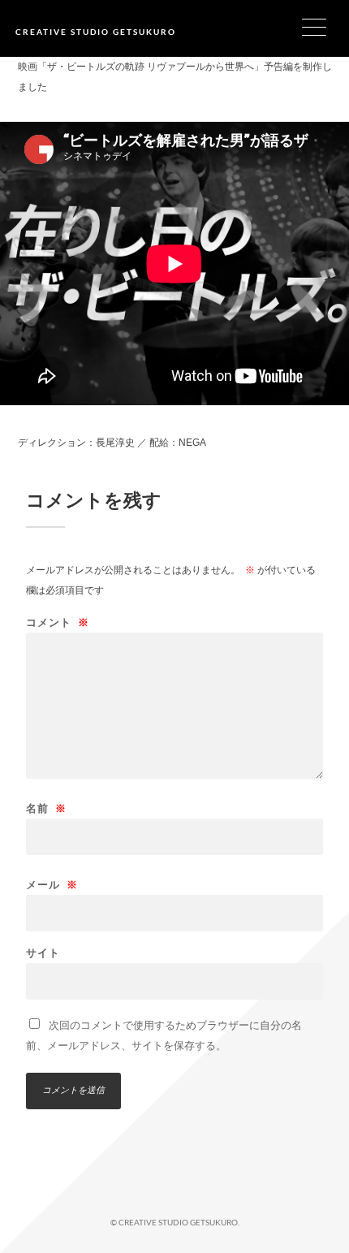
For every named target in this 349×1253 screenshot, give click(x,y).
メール (52, 884)
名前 (46, 808)
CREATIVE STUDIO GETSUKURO (95, 32)
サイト (43, 953)
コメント (57, 622)
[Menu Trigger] (324, 26)
